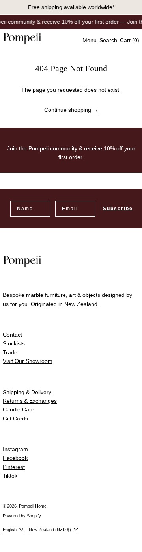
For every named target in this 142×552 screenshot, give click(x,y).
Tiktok (10, 475)
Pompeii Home (33, 506)
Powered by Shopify (22, 515)
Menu (89, 40)
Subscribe (118, 208)
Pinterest (14, 467)
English (10, 529)
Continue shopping (67, 110)
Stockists (14, 343)
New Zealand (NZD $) (50, 529)
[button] (108, 40)
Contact (12, 335)
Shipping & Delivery (27, 392)
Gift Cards (15, 418)
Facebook (15, 458)
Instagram (15, 449)
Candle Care (18, 409)
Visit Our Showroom (27, 361)
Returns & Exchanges (30, 401)
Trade (10, 352)
